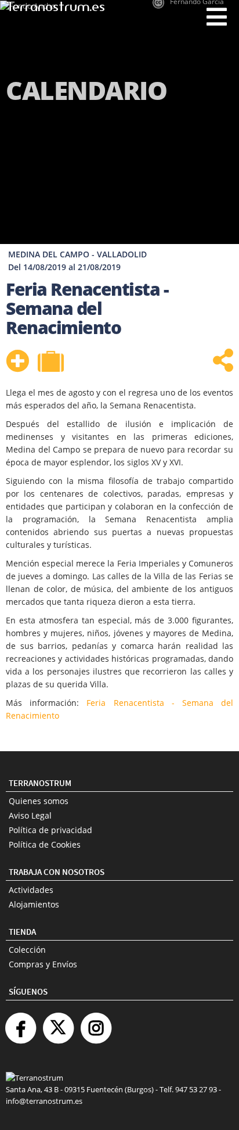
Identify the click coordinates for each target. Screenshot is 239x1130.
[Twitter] (58, 1023)
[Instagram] (95, 1023)
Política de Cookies (45, 844)
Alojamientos (34, 904)
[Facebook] (20, 1023)
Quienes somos (38, 800)
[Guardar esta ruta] (17, 360)
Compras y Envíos (43, 964)
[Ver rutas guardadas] (52, 362)
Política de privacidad (50, 829)
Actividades (31, 889)
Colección (27, 949)
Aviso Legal (30, 815)
